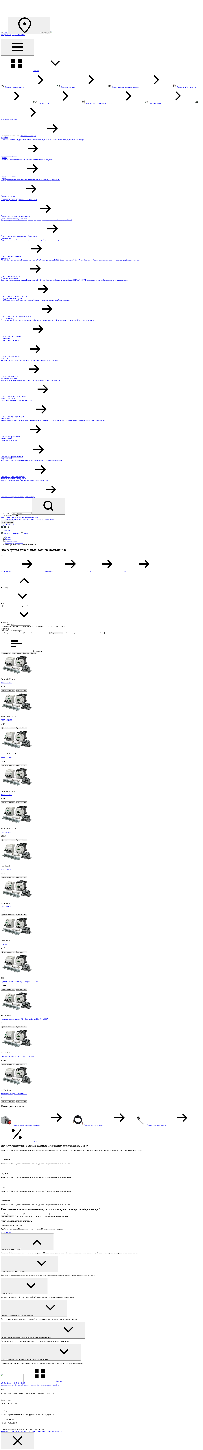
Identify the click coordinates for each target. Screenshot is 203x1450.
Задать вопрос (6, 1232)
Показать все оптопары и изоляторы (14, 296)
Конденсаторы (6, 238)
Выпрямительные (29, 180)
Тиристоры (28, 400)
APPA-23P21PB (6, 720)
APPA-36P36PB (6, 795)
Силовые (4, 440)
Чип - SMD (33, 200)
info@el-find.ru (6, 35)
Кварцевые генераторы (9, 380)
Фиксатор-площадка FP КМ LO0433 (14, 1094)
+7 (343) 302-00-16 (18, 35)
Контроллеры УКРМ (64, 220)
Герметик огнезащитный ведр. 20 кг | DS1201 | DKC (20, 981)
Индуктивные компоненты (10, 198)
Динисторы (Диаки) (8, 400)
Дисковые (31, 240)
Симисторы (19, 400)
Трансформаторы (7, 438)
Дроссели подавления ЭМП (19, 200)
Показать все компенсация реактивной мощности (19, 236)
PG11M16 (4, 944)
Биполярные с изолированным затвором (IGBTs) (32, 420)
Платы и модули (64, 300)
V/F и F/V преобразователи (83, 260)
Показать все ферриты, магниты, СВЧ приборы (18, 497)
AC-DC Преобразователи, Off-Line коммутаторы (18, 260)
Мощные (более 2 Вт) (25, 360)
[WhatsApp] (5, 38)
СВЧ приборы (25, 480)
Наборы (36, 360)
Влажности (5, 160)
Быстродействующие (8, 180)
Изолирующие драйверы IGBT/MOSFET (70, 280)
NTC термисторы (7, 460)
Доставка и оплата (26, 519)
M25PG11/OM (6, 907)
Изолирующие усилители (94, 280)
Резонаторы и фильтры (9, 378)
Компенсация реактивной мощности (14, 218)
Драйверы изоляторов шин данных (13, 280)
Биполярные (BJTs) (8, 420)
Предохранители (7, 318)
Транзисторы (5, 418)
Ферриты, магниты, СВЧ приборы (13, 479)
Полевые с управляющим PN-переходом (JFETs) (87, 420)
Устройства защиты (8, 458)
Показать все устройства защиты (13, 477)
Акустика (4, 138)
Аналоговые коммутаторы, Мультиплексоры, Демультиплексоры (116, 260)
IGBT (3, 300)
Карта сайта (5, 1431)
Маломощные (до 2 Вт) (9, 360)
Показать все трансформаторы (12, 457)
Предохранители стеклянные (66, 320)
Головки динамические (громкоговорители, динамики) (21, 139)
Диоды (3, 178)
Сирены (83, 139)
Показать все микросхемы (10, 276)
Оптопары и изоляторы (9, 278)
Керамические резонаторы (43, 380)
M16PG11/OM (6, 869)
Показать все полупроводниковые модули (16, 316)
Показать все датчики (8, 176)
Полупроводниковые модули (11, 298)
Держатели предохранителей (23, 320)
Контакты (36, 519)
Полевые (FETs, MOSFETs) (60, 420)
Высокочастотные (11, 300)
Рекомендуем (6, 653)
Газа (10, 160)
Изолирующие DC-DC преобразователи (40, 280)
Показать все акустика (9, 156)
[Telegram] (8, 38)
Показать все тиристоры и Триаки (13, 416)
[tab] (29, 87)
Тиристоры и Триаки (8, 398)
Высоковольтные (42, 180)
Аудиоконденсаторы (8, 240)
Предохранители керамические (45, 320)
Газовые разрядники (54, 460)
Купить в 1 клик (21, 690)
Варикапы (19, 180)
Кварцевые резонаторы (26, 380)
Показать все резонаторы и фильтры (14, 396)
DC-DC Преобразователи (45, 260)
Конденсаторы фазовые (9, 220)
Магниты (16, 480)
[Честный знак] (54, 33)
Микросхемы (5, 258)
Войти (7, 530)
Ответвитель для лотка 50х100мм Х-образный (17, 1056)
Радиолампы (5, 338)
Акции (51, 519)
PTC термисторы (19, 460)
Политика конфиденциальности (50, 1431)
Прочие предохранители (86, 320)
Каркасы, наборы (7, 480)
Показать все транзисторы (10, 437)
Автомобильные (7, 320)
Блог (58, 1385)
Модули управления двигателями (46, 300)
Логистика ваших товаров (10, 519)
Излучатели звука (47, 139)
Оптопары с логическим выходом (115, 280)
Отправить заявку (56, 633)
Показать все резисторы (9, 376)
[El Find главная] (4, 33)
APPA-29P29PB (6, 757)
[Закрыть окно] (17, 1440)
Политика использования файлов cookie (24, 1431)
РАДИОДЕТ (14, 340)
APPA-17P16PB (6, 683)
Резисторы (4, 358)
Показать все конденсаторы (11, 256)
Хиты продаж (16, 653)
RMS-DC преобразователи (63, 260)
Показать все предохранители (11, 336)
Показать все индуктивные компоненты (15, 216)
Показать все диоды (8, 196)
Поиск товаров (6, 513)
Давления (15, 160)
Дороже (33, 653)
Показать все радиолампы (10, 356)
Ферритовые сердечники (39, 480)
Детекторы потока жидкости (42, 160)
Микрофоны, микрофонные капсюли (66, 139)
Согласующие (12, 440)
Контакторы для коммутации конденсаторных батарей (37, 220)
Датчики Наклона (25, 160)
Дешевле (26, 653)
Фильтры (56, 380)
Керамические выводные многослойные (58, 240)
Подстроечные (53, 360)
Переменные (43, 360)
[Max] (2, 38)
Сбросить (5, 629)
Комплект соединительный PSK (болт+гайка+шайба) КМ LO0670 (25, 1019)
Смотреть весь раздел (28, 136)
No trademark (5, 340)
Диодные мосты (54, 180)
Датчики (4, 158)
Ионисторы (39, 240)
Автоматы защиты (32, 460)
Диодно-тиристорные (26, 300)
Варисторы (43, 460)
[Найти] (48, 506)
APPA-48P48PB (6, 832)
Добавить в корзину (8, 690)
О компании (44, 519)
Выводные (5, 200)
